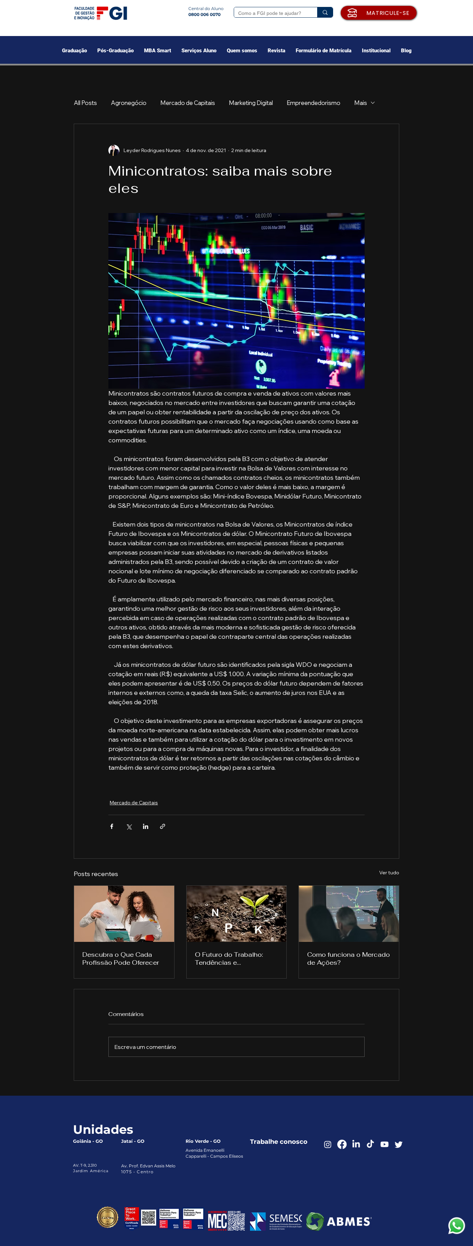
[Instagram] (327, 1144)
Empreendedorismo (313, 102)
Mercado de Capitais (187, 102)
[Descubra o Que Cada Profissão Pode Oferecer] (124, 914)
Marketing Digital (251, 102)
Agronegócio (128, 102)
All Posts (85, 102)
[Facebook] (342, 1144)
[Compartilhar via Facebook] (111, 826)
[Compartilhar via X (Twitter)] (128, 826)
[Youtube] (384, 1144)
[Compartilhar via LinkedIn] (145, 826)
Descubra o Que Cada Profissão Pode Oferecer (120, 958)
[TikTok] (370, 1144)
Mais (360, 102)
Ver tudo (389, 872)
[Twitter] (398, 1144)
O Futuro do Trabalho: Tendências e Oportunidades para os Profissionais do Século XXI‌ (232, 958)
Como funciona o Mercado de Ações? (348, 958)
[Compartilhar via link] (162, 826)
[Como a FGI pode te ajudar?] (325, 12)
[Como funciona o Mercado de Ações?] (349, 914)
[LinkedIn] (356, 1144)
